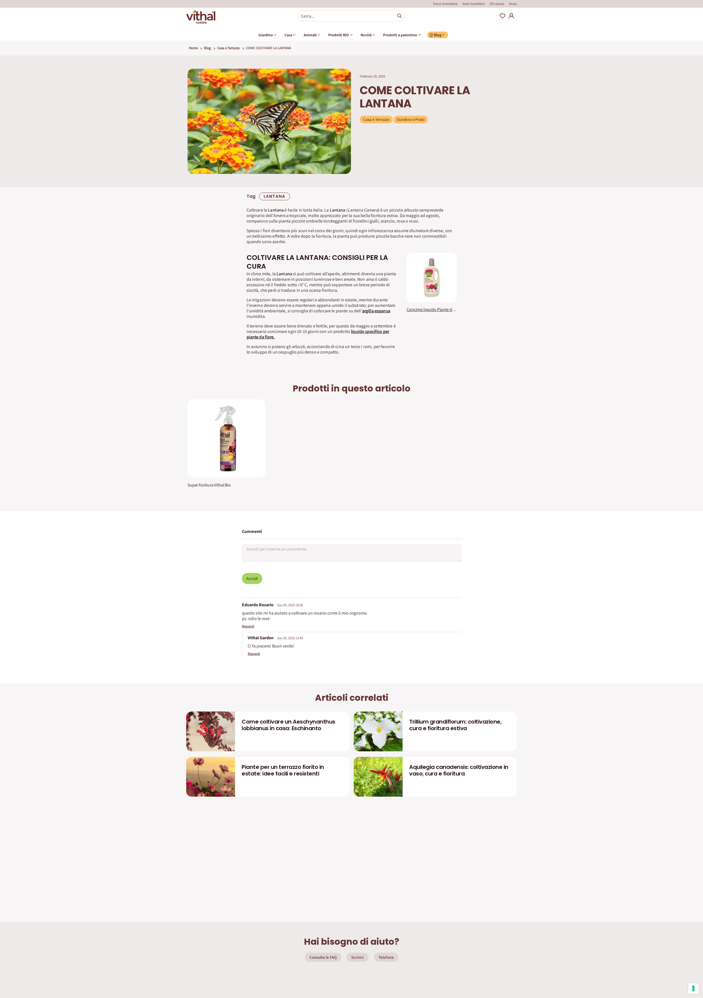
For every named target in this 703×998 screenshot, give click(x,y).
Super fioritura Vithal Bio (209, 485)
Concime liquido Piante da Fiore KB (431, 309)
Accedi (252, 578)
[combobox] (351, 15)
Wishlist (502, 16)
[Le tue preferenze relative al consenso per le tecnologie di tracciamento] (693, 988)
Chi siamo (497, 3)
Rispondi (248, 626)
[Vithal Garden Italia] (200, 17)
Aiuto (513, 3)
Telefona (386, 957)
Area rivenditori (473, 3)
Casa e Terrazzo (228, 48)
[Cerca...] (399, 15)
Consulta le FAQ (323, 957)
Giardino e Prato (411, 119)
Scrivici (357, 957)
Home (193, 48)
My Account (511, 16)
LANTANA (274, 196)
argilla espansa (376, 311)
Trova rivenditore (445, 3)
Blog (207, 48)
